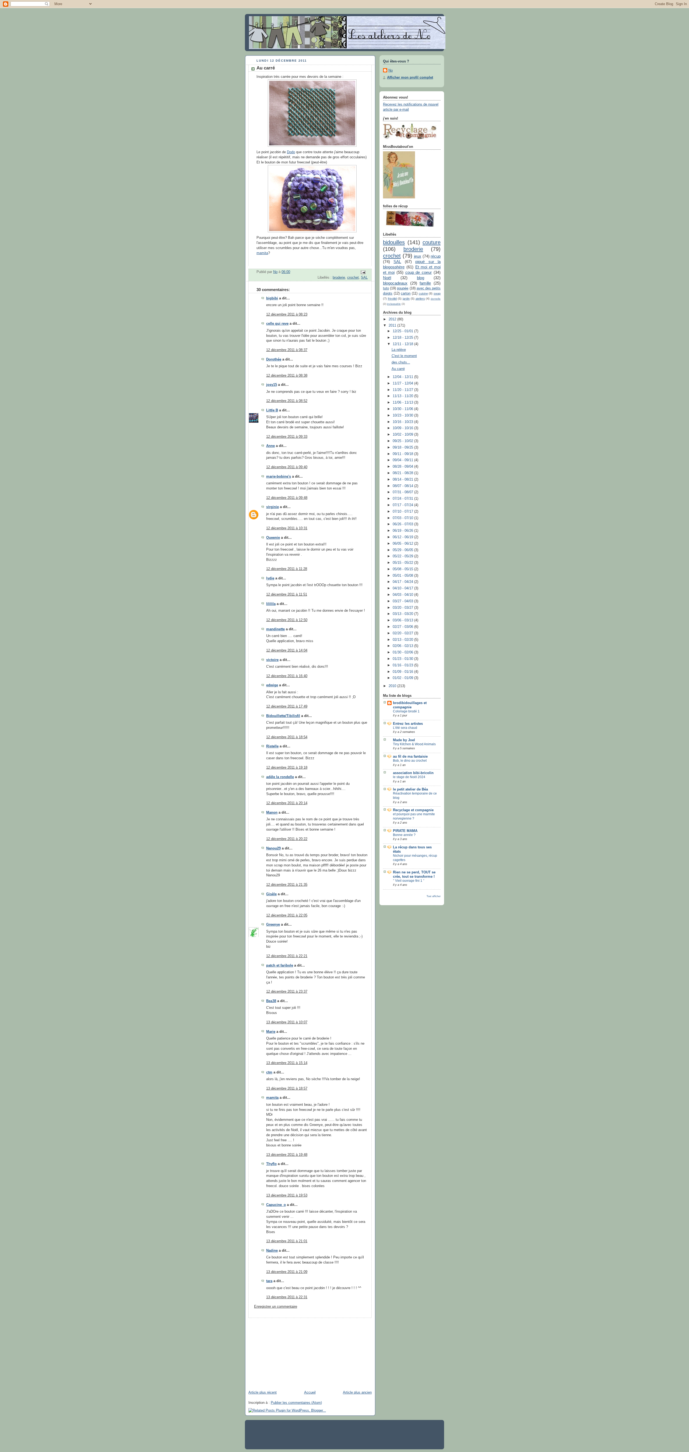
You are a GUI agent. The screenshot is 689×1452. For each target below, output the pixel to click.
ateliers (420, 298)
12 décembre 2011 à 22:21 (286, 956)
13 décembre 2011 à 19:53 (286, 1195)
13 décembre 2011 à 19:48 (286, 1155)
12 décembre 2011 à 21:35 (286, 885)
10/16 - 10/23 (403, 422)
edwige (272, 685)
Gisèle (271, 894)
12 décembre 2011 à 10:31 (286, 528)
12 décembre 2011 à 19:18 (286, 767)
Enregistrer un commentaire (275, 1306)
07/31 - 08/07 (403, 492)
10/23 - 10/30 (403, 415)
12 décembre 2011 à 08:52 (286, 401)
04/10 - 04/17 (403, 588)
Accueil (310, 1392)
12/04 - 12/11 (403, 377)
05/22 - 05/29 (403, 556)
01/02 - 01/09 (403, 678)
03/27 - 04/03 (403, 601)
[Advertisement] (285, 1351)
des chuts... (401, 362)
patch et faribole (279, 965)
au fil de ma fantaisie (410, 756)
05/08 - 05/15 (403, 569)
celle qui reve (277, 324)
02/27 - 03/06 (403, 627)
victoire (272, 660)
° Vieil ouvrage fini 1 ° (408, 881)
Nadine (272, 1250)
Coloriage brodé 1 (406, 711)
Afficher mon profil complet (410, 77)
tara (269, 1281)
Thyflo (271, 1164)
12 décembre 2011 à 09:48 (286, 498)
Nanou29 (273, 848)
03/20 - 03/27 (403, 608)
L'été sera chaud (405, 728)
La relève (399, 350)
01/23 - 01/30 (403, 659)
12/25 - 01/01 (403, 331)
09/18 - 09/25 (403, 447)
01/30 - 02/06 (403, 652)
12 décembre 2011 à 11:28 (286, 569)
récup (436, 256)
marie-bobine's (278, 476)
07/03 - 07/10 (403, 518)
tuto (386, 288)
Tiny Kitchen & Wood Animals (414, 744)
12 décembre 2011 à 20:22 (286, 839)
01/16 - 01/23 (403, 665)
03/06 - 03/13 (403, 620)
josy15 (271, 385)
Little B (272, 410)
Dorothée (273, 359)
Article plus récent (262, 1392)
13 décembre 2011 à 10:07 (286, 1022)
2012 (393, 319)
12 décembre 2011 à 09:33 (286, 437)
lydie (270, 578)
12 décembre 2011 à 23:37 (286, 991)
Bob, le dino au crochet (410, 760)
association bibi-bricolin (413, 773)
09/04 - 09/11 (403, 460)
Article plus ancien (357, 1392)
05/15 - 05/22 (403, 563)
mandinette (275, 629)
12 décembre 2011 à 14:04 (286, 650)
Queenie (273, 538)
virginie (272, 507)
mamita (262, 253)
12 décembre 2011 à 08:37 (286, 350)
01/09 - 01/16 (403, 672)
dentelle (436, 298)
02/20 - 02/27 (403, 633)
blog (420, 277)
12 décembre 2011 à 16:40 (286, 676)
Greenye (273, 924)
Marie (270, 1032)
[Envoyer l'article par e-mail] (363, 272)
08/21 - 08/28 (403, 473)
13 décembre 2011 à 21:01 (286, 1241)
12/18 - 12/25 (403, 338)
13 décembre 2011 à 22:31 (286, 1297)
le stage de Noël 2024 (409, 777)
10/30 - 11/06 (403, 409)
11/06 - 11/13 (403, 402)
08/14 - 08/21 (403, 479)
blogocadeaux (395, 283)
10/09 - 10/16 (403, 428)
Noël (387, 277)
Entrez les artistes (408, 724)
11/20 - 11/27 (403, 390)
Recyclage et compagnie (413, 810)
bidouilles (394, 242)
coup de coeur (418, 272)
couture (432, 242)
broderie (339, 277)
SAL (364, 277)
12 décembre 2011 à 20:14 (286, 803)
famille (425, 283)
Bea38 (271, 1001)
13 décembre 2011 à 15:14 (286, 1063)
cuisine (423, 293)
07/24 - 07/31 (403, 499)
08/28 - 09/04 (403, 466)
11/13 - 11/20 (403, 396)
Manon (271, 812)
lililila (271, 604)
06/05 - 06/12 (403, 543)
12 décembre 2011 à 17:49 (286, 706)
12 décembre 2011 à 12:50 (286, 620)
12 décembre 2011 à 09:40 (286, 467)
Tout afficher (434, 896)
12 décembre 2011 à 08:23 (286, 314)
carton (405, 293)
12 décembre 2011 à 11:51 (286, 594)
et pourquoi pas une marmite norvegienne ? (414, 816)
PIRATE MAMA (405, 831)
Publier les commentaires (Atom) (296, 1403)
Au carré (398, 369)
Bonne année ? (404, 835)
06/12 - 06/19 (403, 537)
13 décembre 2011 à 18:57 (286, 1088)
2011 (393, 325)
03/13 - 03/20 (403, 614)
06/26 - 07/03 (403, 524)
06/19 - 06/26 (403, 531)
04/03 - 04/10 (403, 595)
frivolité (392, 298)
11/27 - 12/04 (403, 383)
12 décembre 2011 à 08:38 (286, 375)
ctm (269, 1072)
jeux (417, 256)
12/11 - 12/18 (403, 344)
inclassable (394, 303)
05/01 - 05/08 (403, 576)
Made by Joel (404, 740)
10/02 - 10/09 (403, 434)
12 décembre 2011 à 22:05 (286, 915)
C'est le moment (404, 356)
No (390, 70)
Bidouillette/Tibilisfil (283, 716)
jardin (406, 298)
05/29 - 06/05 (403, 550)
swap (437, 293)
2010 (393, 686)
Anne (270, 446)
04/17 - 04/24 (403, 582)
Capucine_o (276, 1205)
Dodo (291, 152)
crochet (353, 277)
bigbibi (272, 298)
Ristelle (272, 746)
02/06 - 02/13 (403, 646)
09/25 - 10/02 (403, 441)
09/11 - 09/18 (403, 454)
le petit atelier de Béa (410, 789)
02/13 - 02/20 (403, 640)
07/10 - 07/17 (403, 511)
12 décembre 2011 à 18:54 (286, 737)
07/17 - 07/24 (403, 505)
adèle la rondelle (280, 777)
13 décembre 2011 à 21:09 (286, 1272)
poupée (402, 288)
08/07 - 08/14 (403, 486)
